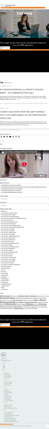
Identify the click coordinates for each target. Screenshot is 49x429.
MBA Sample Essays (8, 416)
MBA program (43, 304)
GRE (36, 103)
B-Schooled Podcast (7, 103)
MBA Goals (3, 271)
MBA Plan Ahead (7, 397)
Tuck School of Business (30, 306)
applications (33, 296)
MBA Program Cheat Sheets (10, 419)
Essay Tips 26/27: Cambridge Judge (8, 232)
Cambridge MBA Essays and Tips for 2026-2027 (11, 185)
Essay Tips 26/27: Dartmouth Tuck (8, 239)
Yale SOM (35, 308)
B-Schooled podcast (25, 103)
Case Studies (7, 377)
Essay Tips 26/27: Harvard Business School (10, 243)
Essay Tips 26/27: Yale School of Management (10, 264)
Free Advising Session (5, 7)
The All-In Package (8, 382)
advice (2, 296)
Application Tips (6, 128)
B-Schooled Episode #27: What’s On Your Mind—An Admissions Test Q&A (21, 91)
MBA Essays (30, 304)
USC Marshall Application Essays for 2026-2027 (11, 190)
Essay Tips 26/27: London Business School (10, 246)
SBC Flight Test (7, 391)
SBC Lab (6, 394)
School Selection (35, 305)
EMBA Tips (3, 211)
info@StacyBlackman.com (6, 360)
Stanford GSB (17, 307)
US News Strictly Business (5, 308)
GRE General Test (40, 103)
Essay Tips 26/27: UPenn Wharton (8, 260)
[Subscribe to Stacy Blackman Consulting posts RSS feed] (19, 137)
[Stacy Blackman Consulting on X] (4, 364)
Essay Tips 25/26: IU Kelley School (8, 223)
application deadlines (24, 296)
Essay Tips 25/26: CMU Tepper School (9, 212)
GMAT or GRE (32, 103)
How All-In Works (8, 383)
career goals (18, 298)
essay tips (23, 300)
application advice (14, 296)
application (8, 296)
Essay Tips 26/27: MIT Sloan (7, 250)
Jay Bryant (45, 103)
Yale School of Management (28, 308)
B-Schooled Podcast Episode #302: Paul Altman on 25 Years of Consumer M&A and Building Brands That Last (24, 186)
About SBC (6, 373)
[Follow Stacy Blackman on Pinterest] (16, 137)
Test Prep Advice (12, 128)
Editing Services (7, 399)
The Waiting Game (5, 285)
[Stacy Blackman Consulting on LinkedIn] (4, 365)
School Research (4, 282)
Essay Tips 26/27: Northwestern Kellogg (9, 252)
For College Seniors (8, 392)
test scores (9, 129)
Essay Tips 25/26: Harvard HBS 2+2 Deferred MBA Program (13, 218)
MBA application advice (21, 304)
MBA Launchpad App (8, 412)
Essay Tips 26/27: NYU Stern (7, 253)
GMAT (35, 300)
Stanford (40, 305)
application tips (40, 296)
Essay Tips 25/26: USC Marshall (7, 228)
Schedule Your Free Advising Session (24, 49)
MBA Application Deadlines (10, 418)
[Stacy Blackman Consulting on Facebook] (1, 137)
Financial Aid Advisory (8, 400)
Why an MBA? (4, 289)
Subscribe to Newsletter (6, 424)
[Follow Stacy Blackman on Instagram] (13, 137)
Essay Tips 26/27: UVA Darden (7, 262)
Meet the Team (7, 374)
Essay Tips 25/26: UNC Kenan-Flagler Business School (12, 227)
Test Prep (6, 389)
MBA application (10, 304)
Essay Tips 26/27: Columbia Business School (10, 236)
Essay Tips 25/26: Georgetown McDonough (10, 216)
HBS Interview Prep (8, 406)
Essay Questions (17, 300)
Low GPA (3, 269)
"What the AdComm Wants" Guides (11, 415)
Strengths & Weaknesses (6, 284)
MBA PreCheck (7, 396)
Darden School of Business (7, 300)
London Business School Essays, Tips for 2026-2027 (12, 188)
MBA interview (36, 304)
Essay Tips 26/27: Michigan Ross (8, 248)
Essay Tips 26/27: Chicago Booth (8, 234)
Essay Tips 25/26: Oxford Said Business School (11, 225)
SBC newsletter (27, 305)
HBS (14, 302)
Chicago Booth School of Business (30, 298)
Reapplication (4, 276)
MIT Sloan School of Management (17, 305)
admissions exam (19, 103)
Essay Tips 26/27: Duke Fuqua (7, 241)
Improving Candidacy (5, 268)
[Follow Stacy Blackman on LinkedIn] (7, 137)
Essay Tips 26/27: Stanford (6, 255)
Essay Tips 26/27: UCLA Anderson (8, 259)
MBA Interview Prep (8, 404)
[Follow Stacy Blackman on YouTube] (10, 137)
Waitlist (2, 287)
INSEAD (18, 302)
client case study (24, 128)
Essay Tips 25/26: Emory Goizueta (8, 214)
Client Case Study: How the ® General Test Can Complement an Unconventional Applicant (23, 115)
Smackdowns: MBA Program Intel (11, 421)
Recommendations (5, 278)
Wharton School (19, 308)
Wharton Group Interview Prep (10, 407)
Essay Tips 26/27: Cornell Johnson (8, 237)
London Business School (41, 302)
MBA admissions (44, 128)
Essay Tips (28, 300)
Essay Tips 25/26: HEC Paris (7, 220)
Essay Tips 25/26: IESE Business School (9, 221)
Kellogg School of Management (28, 302)
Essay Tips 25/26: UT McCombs (8, 230)
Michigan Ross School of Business (5, 305)
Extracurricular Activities (6, 266)
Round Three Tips (5, 280)
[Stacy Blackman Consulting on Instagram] (4, 368)
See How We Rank (8, 376)
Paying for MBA (4, 273)
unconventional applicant (15, 129)
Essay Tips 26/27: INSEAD (7, 244)
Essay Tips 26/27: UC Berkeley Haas (8, 257)
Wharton (12, 308)
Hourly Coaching (7, 385)
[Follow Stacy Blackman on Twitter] (4, 137)
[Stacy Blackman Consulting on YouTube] (4, 367)
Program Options (4, 275)
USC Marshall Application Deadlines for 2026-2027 (11, 192)
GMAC (32, 300)
